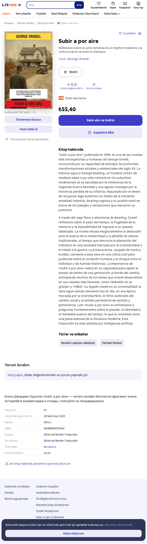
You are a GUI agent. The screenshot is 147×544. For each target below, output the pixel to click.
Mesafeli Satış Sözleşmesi (52, 505)
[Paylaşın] (140, 33)
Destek (9, 492)
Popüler (41, 13)
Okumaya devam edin (118, 525)
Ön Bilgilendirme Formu (51, 498)
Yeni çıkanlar (23, 13)
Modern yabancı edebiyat (78, 343)
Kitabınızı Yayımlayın (86, 13)
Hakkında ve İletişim (17, 486)
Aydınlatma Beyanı (48, 492)
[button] (71, 86)
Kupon (6, 13)
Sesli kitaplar (59, 13)
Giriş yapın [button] (15, 375)
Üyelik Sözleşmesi (47, 511)
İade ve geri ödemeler (50, 517)
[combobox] (50, 5)
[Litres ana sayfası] (11, 5)
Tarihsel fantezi (112, 343)
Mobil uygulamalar (17, 498)
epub (47, 453)
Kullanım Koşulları (47, 486)
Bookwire (50, 447)
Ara (79, 5)
